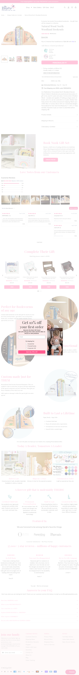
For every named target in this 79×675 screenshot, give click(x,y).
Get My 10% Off (31, 352)
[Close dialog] (60, 321)
